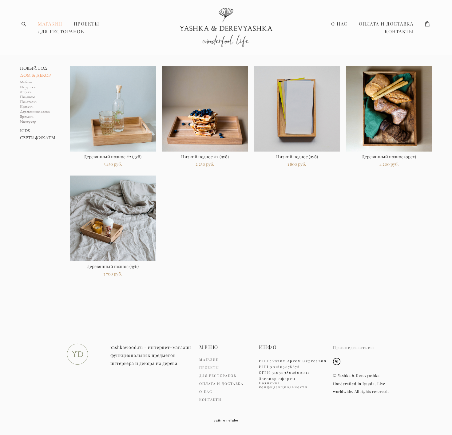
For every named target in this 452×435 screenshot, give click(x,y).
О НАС (339, 24)
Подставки (29, 102)
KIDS (25, 131)
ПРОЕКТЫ (86, 24)
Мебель (26, 82)
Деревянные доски (35, 112)
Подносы (27, 97)
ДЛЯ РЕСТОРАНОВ (61, 31)
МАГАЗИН (50, 24)
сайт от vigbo (226, 420)
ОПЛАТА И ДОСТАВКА (386, 24)
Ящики (26, 92)
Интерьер (28, 122)
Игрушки (28, 87)
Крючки (27, 107)
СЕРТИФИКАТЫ (37, 138)
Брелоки (27, 117)
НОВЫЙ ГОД (33, 68)
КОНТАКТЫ (399, 31)
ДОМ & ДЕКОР (35, 75)
